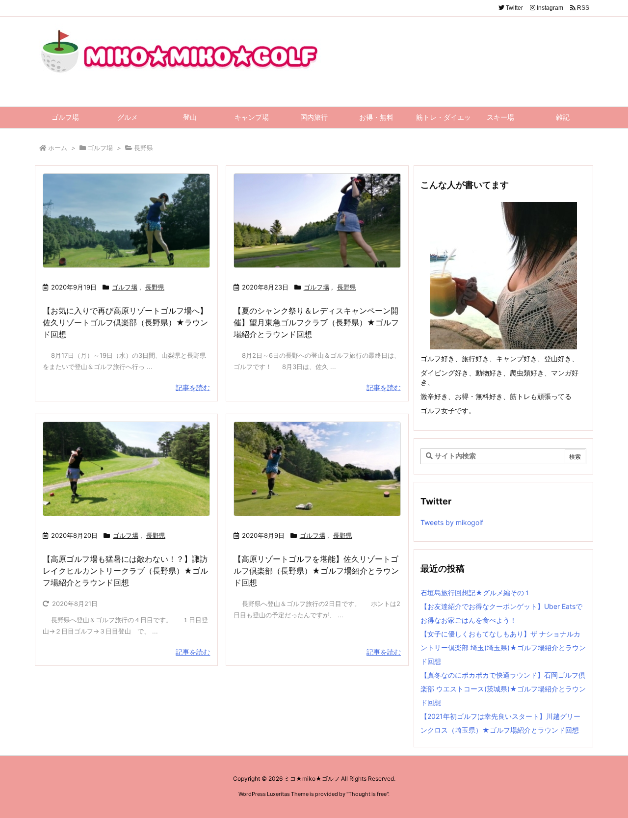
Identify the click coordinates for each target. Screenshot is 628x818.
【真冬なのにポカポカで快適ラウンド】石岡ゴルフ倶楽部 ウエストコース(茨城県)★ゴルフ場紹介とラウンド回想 (503, 689)
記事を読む (193, 387)
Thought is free (367, 794)
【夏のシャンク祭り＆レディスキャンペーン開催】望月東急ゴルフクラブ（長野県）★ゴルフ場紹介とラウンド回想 (316, 322)
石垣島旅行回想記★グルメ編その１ (475, 592)
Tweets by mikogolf (451, 522)
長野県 (154, 287)
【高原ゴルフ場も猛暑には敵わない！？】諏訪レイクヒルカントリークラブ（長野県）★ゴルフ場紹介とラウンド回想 (125, 570)
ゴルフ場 (100, 148)
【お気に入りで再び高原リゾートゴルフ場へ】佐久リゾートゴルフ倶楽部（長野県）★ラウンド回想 (125, 322)
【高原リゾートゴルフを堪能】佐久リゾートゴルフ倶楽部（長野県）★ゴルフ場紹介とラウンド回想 (316, 570)
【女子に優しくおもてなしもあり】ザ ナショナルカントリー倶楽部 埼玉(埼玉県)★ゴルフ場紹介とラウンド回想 (503, 647)
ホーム (57, 148)
